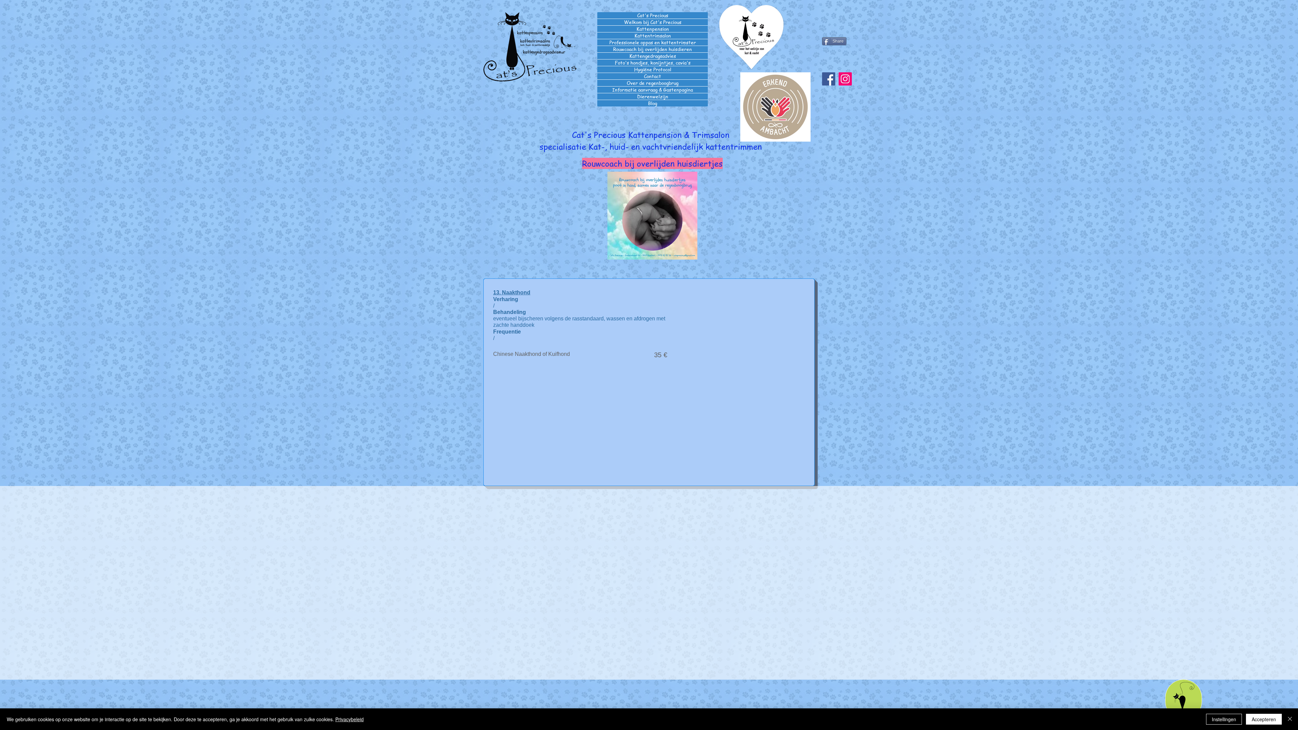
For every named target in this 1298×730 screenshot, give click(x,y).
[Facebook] (828, 79)
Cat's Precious (652, 15)
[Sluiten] (1290, 719)
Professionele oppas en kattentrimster (652, 42)
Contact (652, 76)
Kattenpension (652, 29)
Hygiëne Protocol (652, 69)
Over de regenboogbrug (652, 83)
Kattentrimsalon (652, 35)
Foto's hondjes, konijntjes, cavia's (653, 62)
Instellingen (1224, 719)
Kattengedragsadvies (652, 56)
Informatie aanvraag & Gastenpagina (652, 90)
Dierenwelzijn (652, 96)
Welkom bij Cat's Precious (652, 22)
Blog (652, 103)
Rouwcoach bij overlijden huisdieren (652, 49)
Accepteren (1264, 719)
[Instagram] (845, 79)
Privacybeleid (349, 719)
